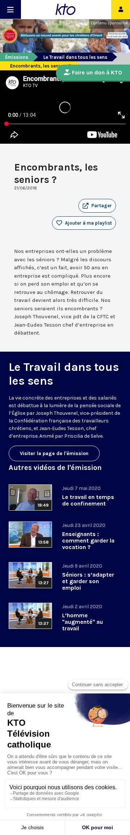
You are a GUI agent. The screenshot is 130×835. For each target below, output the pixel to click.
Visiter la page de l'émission (54, 453)
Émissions (16, 57)
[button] (97, 206)
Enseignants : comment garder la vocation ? (88, 540)
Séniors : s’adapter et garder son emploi (88, 581)
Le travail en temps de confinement (88, 500)
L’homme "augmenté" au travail (82, 622)
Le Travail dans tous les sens (75, 57)
